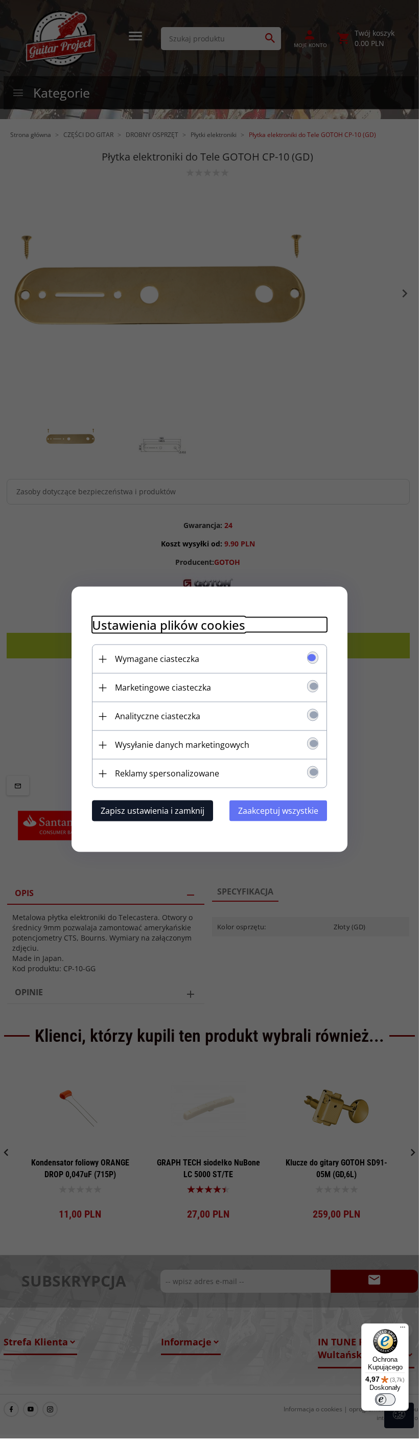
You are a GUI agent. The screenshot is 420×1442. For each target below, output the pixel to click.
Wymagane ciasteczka (157, 659)
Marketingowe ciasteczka (163, 687)
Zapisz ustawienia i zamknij (152, 810)
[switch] (385, 1399)
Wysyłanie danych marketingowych (182, 744)
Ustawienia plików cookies (168, 624)
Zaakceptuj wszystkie (278, 810)
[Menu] (402, 1329)
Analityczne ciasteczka (157, 716)
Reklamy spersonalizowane (167, 773)
